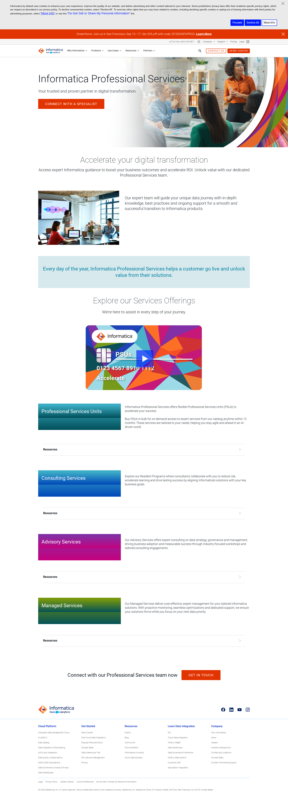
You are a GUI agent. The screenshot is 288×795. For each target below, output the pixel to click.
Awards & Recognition (221, 747)
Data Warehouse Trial (90, 752)
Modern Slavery (67, 782)
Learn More (204, 34)
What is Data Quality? (177, 757)
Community (130, 742)
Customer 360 (174, 762)
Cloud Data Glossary (134, 757)
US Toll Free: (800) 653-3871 (181, 42)
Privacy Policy (52, 782)
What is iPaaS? (174, 742)
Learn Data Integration (181, 726)
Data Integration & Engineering (51, 747)
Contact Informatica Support (223, 762)
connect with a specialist (71, 104)
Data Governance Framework (180, 752)
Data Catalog (44, 742)
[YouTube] (240, 709)
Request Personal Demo (92, 742)
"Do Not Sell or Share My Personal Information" (98, 13)
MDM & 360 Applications (49, 762)
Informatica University (134, 752)
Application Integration (178, 767)
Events (128, 732)
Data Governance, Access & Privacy (53, 767)
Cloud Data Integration (178, 737)
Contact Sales (87, 747)
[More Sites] (248, 42)
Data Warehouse (175, 747)
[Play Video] (144, 358)
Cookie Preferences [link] (85, 782)
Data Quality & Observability (50, 757)
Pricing (233, 42)
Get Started (88, 726)
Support (221, 42)
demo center (239, 50)
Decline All (253, 22)
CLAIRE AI (42, 737)
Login (242, 42)
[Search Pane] (200, 51)
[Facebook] (223, 709)
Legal (40, 782)
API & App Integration (47, 752)
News (213, 737)
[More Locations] (198, 42)
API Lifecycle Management (93, 757)
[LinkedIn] (231, 709)
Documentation (131, 747)
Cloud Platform (47, 726)
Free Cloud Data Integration (93, 737)
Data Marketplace (45, 772)
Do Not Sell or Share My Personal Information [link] (116, 782)
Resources (131, 50)
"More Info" (47, 13)
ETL (169, 732)
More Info (269, 22)
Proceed (237, 22)
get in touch (201, 675)
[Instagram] (248, 709)
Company (207, 42)
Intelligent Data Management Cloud (54, 732)
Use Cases (113, 50)
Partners (147, 50)
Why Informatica (75, 50)
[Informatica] (50, 51)
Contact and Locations (221, 752)
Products (96, 50)
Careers (214, 742)
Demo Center (87, 732)
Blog (127, 737)
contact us (216, 50)
